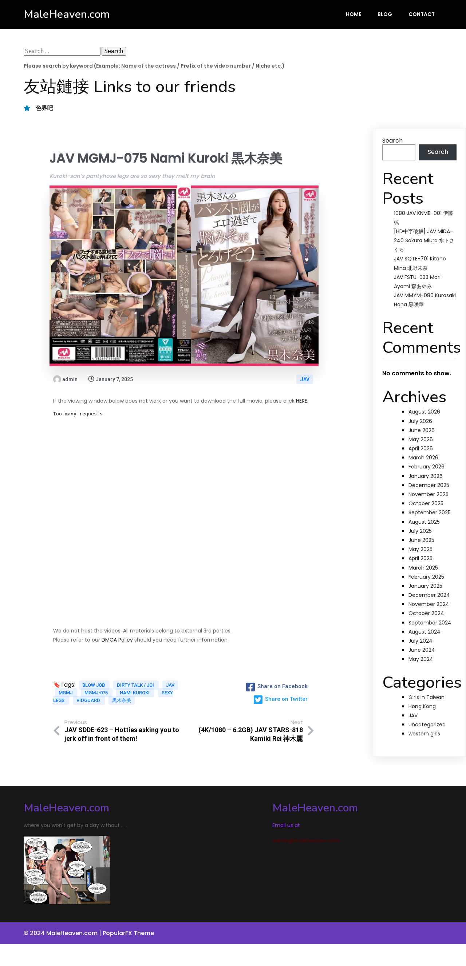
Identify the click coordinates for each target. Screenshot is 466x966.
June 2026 (421, 430)
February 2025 (426, 576)
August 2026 (424, 411)
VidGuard (88, 700)
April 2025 (420, 558)
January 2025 (425, 586)
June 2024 (421, 650)
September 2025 (429, 512)
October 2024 (426, 613)
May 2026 (420, 439)
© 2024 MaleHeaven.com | (63, 933)
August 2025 (424, 522)
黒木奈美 (121, 700)
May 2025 (420, 549)
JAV (304, 379)
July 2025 (420, 531)
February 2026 (426, 466)
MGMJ (66, 692)
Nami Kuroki (135, 692)
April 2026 (420, 448)
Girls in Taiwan (426, 697)
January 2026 (425, 476)
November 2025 (428, 494)
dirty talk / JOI (136, 685)
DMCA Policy (117, 639)
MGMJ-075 (96, 692)
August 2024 (424, 631)
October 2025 (425, 503)
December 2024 (429, 595)
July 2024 (420, 640)
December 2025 (428, 485)
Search (392, 140)
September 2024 (429, 622)
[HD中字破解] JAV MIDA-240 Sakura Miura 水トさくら (424, 240)
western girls (424, 733)
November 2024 (428, 604)
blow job (94, 685)
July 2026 (420, 421)
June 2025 (421, 540)
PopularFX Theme (128, 933)
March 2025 (423, 567)
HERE (301, 400)
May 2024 (420, 659)
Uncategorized (427, 724)
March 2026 (423, 457)
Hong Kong (422, 706)
